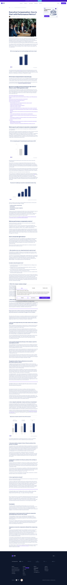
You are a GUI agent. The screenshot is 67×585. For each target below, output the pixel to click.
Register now (39, 0)
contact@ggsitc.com (36, 572)
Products (25, 3)
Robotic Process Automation (15, 570)
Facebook (47, 569)
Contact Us (63, 3)
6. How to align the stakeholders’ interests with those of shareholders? (21, 113)
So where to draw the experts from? (16, 104)
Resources (35, 3)
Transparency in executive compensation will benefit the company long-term (22, 123)
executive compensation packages (23, 545)
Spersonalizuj (33, 297)
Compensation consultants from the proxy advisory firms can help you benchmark (23, 117)
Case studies (31, 3)
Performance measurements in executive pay (16, 95)
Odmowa (22, 297)
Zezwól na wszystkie (44, 297)
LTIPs (20, 70)
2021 (34, 174)
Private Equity (13, 573)
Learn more (46, 16)
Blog (9, 7)
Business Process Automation (16, 569)
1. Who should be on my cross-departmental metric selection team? (21, 102)
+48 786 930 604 (36, 570)
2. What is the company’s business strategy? (17, 105)
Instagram (47, 570)
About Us (40, 3)
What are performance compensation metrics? (16, 100)
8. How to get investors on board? (15, 118)
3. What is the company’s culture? (15, 106)
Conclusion (11, 119)
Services (21, 3)
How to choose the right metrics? (14, 101)
